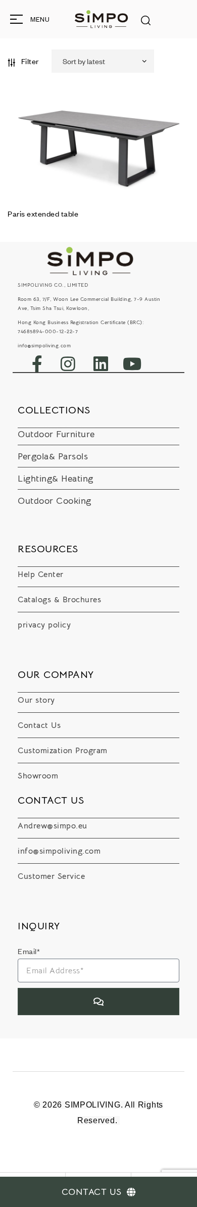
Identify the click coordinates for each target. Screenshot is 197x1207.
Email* (29, 951)
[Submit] (98, 1001)
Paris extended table (43, 213)
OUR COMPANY (56, 674)
